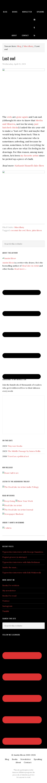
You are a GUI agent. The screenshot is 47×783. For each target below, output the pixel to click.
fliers (28, 230)
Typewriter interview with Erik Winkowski (21, 572)
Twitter (6, 601)
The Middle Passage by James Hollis (24, 451)
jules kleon (37, 230)
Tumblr (5, 611)
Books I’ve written (10, 585)
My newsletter (9, 590)
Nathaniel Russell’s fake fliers (29, 165)
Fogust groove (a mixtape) (14, 557)
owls (9, 117)
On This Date (7, 440)
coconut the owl (17, 230)
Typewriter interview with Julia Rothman (21, 562)
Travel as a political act (18, 456)
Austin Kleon (23, 4)
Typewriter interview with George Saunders (22, 552)
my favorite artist (29, 155)
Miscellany (19, 227)
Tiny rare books (15, 446)
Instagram (7, 606)
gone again (22, 117)
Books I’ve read (9, 596)
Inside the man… (10, 567)
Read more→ (20, 269)
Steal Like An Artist (30, 266)
